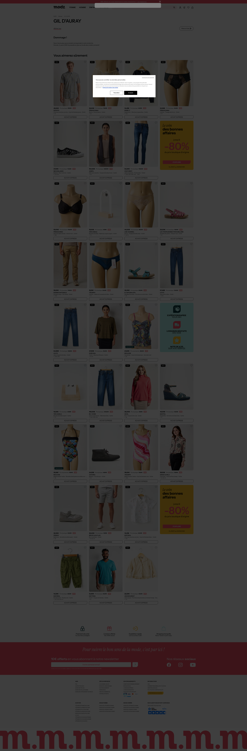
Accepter (130, 92)
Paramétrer (117, 92)
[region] (124, 86)
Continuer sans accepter (148, 77)
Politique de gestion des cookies (110, 87)
